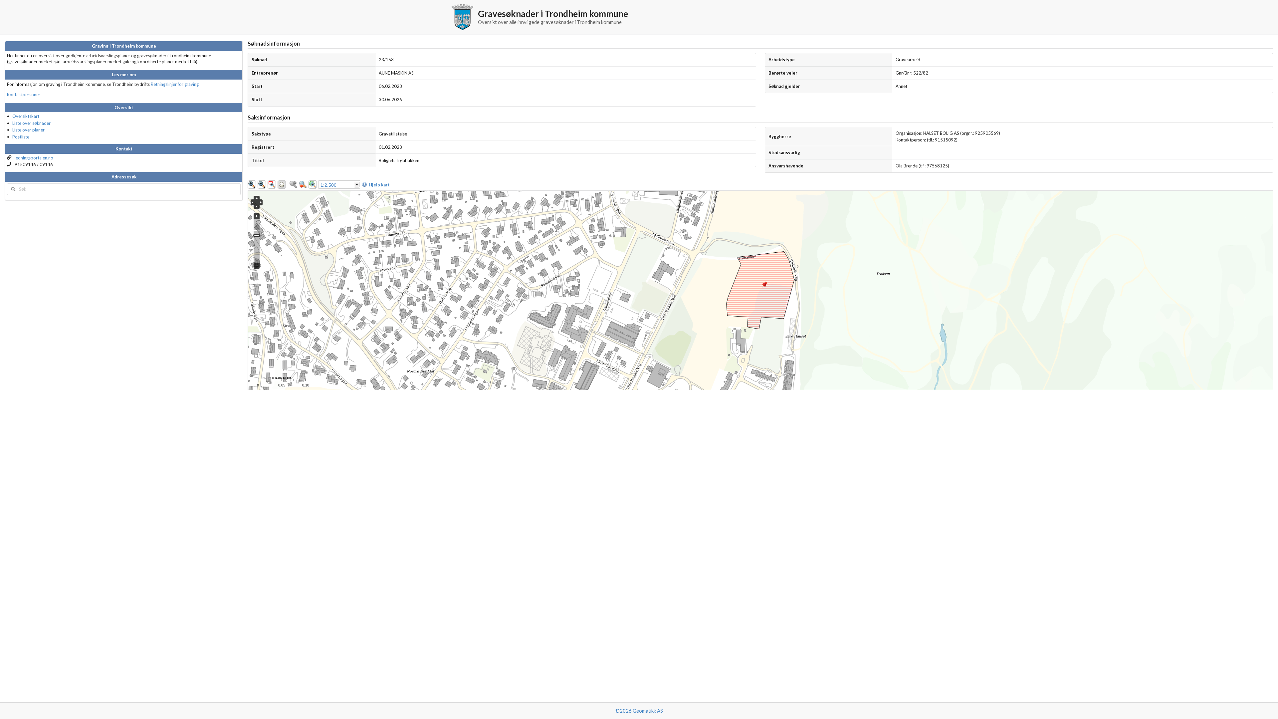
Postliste (20, 136)
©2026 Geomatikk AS (639, 711)
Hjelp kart (379, 184)
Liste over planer (28, 129)
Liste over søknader (31, 123)
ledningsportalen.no (34, 157)
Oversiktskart (25, 116)
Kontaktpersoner (23, 94)
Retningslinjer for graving (175, 84)
